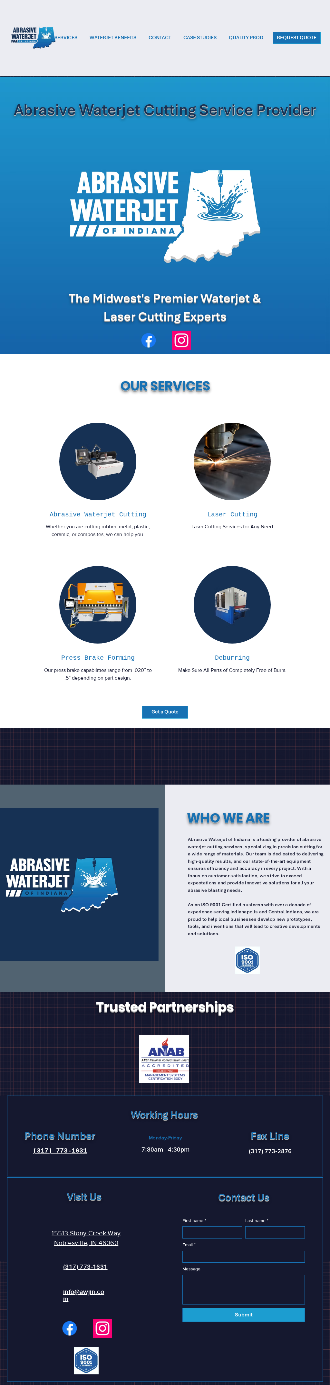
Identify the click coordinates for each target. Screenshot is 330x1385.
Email (189, 1244)
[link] (98, 515)
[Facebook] (148, 340)
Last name (256, 1220)
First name (194, 1220)
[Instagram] (181, 340)
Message (191, 1268)
